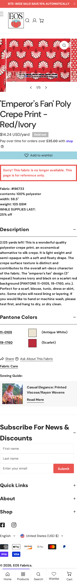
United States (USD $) (42, 536)
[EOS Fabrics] (16, 20)
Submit (63, 469)
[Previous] (31, 87)
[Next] (45, 87)
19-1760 (6, 342)
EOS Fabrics (22, 565)
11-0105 (6, 332)
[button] (41, 20)
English (5, 536)
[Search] (27, 20)
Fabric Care (9, 366)
